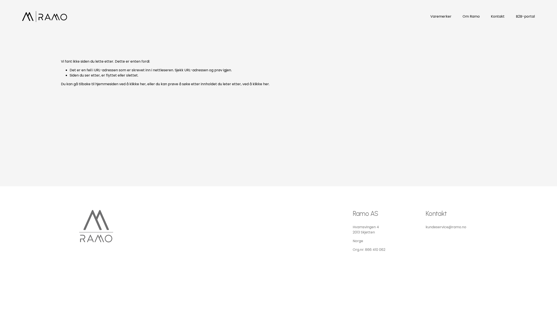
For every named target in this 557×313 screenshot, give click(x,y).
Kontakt (498, 16)
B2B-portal (525, 16)
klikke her (137, 84)
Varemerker (440, 16)
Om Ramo (471, 16)
